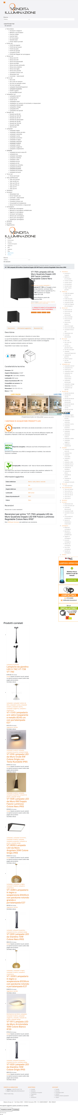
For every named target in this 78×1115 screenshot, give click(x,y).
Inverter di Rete (14, 34)
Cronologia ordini (59, 1092)
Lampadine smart (15, 101)
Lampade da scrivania (16, 170)
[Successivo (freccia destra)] (2, 1114)
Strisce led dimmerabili (16, 61)
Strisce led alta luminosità (17, 65)
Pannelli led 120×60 (15, 123)
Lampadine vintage (15, 107)
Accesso (9, 223)
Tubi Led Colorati (15, 179)
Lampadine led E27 (15, 96)
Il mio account (11, 240)
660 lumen (31, 492)
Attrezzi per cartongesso (17, 216)
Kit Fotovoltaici (14, 38)
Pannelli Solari (14, 40)
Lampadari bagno (15, 130)
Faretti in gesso (14, 90)
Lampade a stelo (14, 159)
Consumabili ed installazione (18, 203)
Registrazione (10, 225)
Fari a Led (9, 78)
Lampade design (23, 752)
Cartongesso (10, 206)
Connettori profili (15, 52)
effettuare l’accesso (13, 522)
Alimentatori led (14, 74)
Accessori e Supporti (16, 30)
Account (57, 1091)
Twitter (39, 312)
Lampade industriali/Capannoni (19, 87)
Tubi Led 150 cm (14, 185)
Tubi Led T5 (13, 187)
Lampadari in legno (15, 139)
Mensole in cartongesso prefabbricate (21, 210)
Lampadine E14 (14, 98)
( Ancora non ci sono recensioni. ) (40, 285)
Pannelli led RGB (14, 125)
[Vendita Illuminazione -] (20, 8)
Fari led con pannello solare (18, 83)
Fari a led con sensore (16, 81)
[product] (18, 644)
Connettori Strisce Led (16, 72)
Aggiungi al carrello (12, 727)
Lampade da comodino (16, 165)
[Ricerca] (29, 19)
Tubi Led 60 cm (14, 181)
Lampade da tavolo (15, 172)
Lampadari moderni (15, 143)
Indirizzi (57, 1094)
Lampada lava (14, 154)
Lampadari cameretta (16, 134)
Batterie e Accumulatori (16, 32)
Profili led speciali (15, 50)
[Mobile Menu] (4, 2)
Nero (29, 500)
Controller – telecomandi (17, 76)
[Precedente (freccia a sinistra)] (0, 1114)
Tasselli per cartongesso (17, 219)
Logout (57, 1097)
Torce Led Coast (14, 176)
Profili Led (9, 43)
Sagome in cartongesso (16, 212)
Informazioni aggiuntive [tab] (24, 328)
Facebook (34, 312)
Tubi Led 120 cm (14, 183)
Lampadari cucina (15, 136)
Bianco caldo (32, 481)
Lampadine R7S (14, 108)
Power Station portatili (16, 41)
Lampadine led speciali (16, 110)
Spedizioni (10, 249)
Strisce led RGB (14, 63)
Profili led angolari (15, 45)
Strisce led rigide (14, 69)
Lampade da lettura (15, 167)
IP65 (29, 496)
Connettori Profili (15, 199)
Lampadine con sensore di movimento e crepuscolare (25, 103)
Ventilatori (9, 190)
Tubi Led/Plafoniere (12, 177)
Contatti (9, 238)
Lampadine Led (11, 94)
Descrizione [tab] (11, 328)
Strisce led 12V (14, 58)
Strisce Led (10, 56)
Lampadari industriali (16, 141)
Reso (9, 247)
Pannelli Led (10, 112)
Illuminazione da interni (13, 1014)
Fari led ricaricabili (15, 85)
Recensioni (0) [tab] (38, 328)
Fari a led (12, 79)
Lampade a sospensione (17, 148)
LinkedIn (44, 312)
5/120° (30, 489)
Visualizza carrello (6, 1109)
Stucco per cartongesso (17, 217)
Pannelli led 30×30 (15, 118)
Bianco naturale (40, 481)
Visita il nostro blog (8, 1093)
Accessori (9, 192)
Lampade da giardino (16, 89)
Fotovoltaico (10, 29)
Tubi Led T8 (13, 188)
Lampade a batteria (15, 157)
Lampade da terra (12, 932)
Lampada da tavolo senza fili (18, 152)
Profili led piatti (14, 49)
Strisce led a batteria (16, 67)
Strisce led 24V (14, 59)
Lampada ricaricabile (16, 156)
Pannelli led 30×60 (15, 121)
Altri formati (13, 127)
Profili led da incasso (16, 47)
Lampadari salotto (15, 145)
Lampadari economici (16, 138)
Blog (9, 251)
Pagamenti (10, 245)
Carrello (57, 1089)
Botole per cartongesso (16, 208)
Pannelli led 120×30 (15, 116)
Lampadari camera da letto (17, 132)
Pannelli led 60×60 (15, 114)
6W (29, 485)
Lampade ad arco (15, 161)
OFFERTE (9, 221)
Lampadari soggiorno (16, 147)
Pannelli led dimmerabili (16, 119)
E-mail (48, 312)
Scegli (8, 676)
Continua (16, 1109)
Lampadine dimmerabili (16, 105)
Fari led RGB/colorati (16, 92)
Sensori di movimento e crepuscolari (20, 205)
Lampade (9, 150)
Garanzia (10, 242)
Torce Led (9, 174)
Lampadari (10, 128)
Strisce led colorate (15, 70)
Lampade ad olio (14, 163)
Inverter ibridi (13, 36)
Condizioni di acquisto (12, 243)
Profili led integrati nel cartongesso (20, 54)
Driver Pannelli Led (15, 196)
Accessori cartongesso (16, 214)
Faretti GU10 (13, 99)
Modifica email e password (62, 1095)
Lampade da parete (15, 168)
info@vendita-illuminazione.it (17, 1091)
